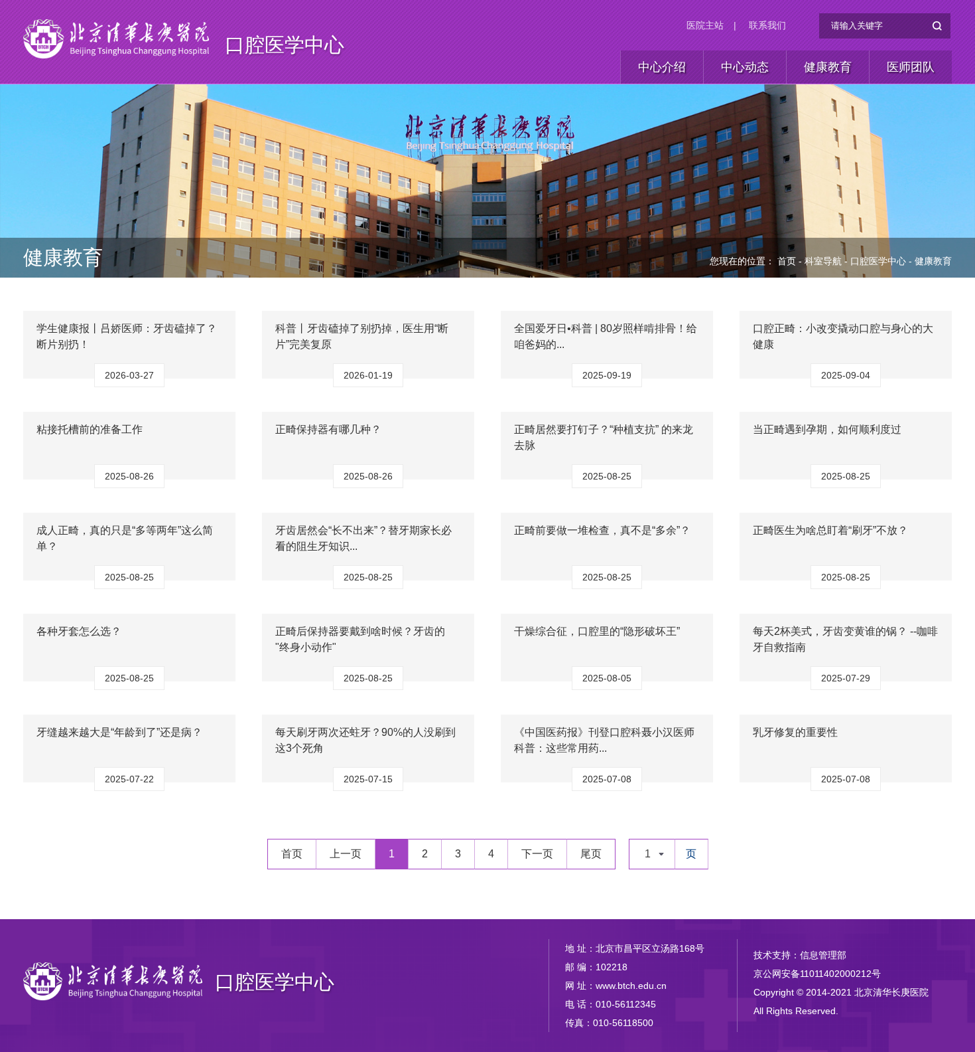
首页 (786, 261)
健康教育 (828, 67)
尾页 (591, 853)
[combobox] (652, 854)
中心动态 (745, 67)
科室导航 (823, 261)
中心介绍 (662, 67)
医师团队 (911, 67)
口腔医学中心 (284, 45)
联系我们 (767, 25)
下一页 (537, 853)
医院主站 (705, 25)
